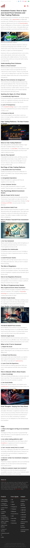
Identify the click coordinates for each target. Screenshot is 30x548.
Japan (13, 504)
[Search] (27, 6)
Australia (14, 518)
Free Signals (18, 489)
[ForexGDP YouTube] (25, 2)
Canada (14, 520)
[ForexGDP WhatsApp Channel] (16, 2)
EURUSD (23, 507)
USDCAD (23, 514)
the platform (4, 443)
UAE (13, 516)
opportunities (16, 19)
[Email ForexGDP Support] (28, 2)
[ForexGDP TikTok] (20, 2)
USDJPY (23, 512)
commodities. (14, 148)
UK (12, 499)
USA (13, 502)
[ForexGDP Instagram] (23, 2)
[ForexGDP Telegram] (18, 2)
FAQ (3, 537)
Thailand (14, 509)
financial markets (24, 23)
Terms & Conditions (21, 544)
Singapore (14, 506)
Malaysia (14, 511)
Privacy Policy (13, 544)
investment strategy (8, 106)
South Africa (15, 513)
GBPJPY (23, 519)
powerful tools (4, 386)
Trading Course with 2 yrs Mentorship (5, 517)
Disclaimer (7, 544)
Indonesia (14, 523)
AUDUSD (23, 517)
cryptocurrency (19, 360)
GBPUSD (23, 510)
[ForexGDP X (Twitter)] (26, 2)
